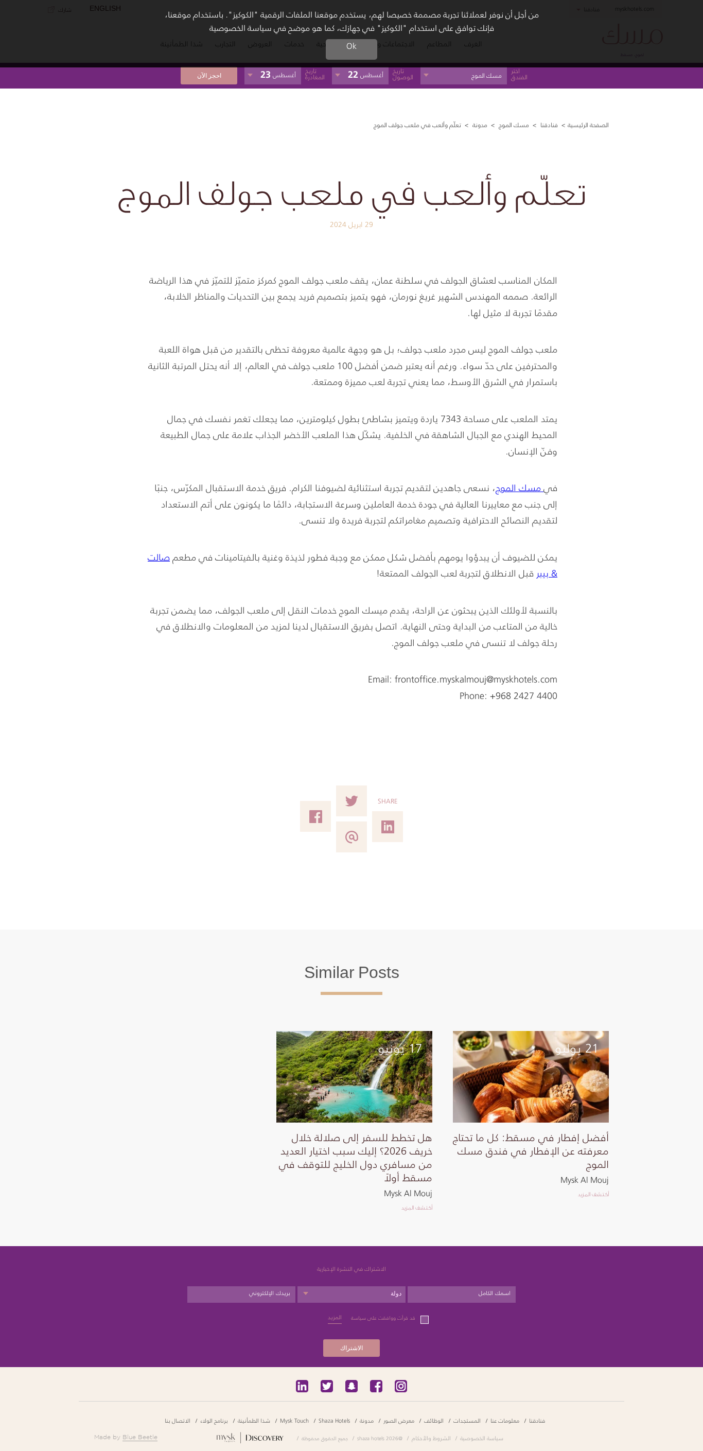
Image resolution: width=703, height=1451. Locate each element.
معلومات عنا (504, 1420)
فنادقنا (548, 125)
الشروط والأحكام (431, 1437)
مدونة (479, 125)
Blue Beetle (139, 1436)
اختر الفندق (519, 74)
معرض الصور (398, 1420)
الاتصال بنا (177, 1420)
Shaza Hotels (334, 1420)
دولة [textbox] (396, 1293)
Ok (351, 46)
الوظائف (434, 1420)
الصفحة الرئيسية (588, 125)
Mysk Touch (294, 1420)
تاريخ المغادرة (315, 74)
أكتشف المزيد (593, 1194)
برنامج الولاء (214, 1420)
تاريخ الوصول (403, 74)
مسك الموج (513, 125)
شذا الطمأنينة (254, 1420)
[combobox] (351, 1294)
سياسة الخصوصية (481, 1437)
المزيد (335, 1317)
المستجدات (467, 1420)
